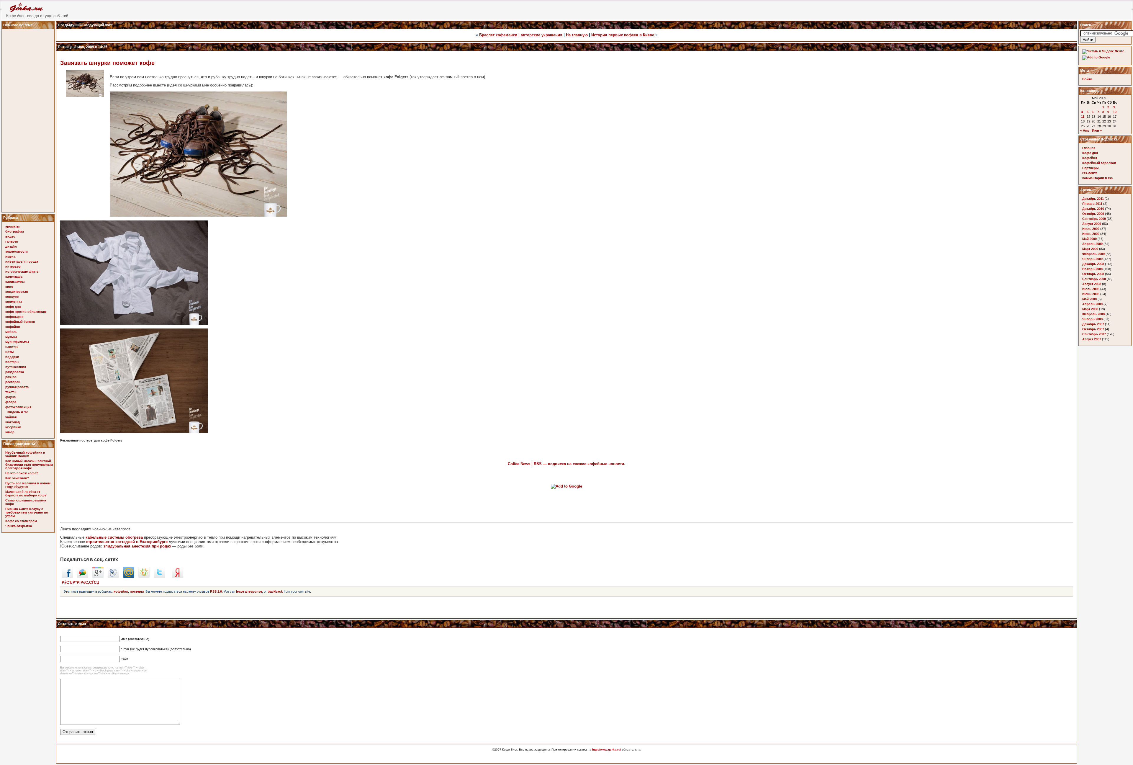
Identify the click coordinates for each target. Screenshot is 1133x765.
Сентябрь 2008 (1094, 279)
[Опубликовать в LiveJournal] (113, 576)
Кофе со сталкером (21, 521)
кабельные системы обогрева (114, 537)
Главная (1088, 148)
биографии (14, 231)
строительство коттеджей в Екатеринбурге (127, 542)
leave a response (249, 591)
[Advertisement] (29, 118)
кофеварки (14, 316)
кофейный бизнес (20, 321)
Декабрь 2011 (1093, 198)
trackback (275, 591)
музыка (11, 337)
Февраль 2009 (1093, 254)
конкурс (12, 296)
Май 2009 (1089, 239)
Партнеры (1090, 168)
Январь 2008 (1092, 319)
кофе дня (13, 306)
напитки (12, 347)
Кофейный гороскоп (1099, 163)
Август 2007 (1091, 339)
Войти (1087, 79)
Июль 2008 (1090, 289)
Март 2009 (1090, 249)
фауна (10, 397)
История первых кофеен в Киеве (622, 35)
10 (1114, 112)
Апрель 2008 (1092, 304)
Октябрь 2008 (1093, 274)
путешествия (15, 367)
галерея (11, 241)
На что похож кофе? (21, 473)
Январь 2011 (1092, 203)
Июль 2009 (1090, 229)
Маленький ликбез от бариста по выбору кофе (25, 493)
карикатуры (14, 281)
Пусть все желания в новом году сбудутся (27, 484)
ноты (9, 352)
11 (1082, 116)
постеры (12, 362)
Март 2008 (1090, 309)
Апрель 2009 (1092, 244)
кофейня (12, 326)
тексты (10, 392)
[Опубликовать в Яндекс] (177, 576)
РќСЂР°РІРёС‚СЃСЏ (80, 582)
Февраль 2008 (1093, 314)
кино (9, 286)
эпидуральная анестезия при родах (137, 546)
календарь (14, 276)
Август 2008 (1091, 284)
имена (10, 256)
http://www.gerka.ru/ (606, 749)
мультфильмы (17, 342)
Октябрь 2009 (1093, 213)
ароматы (12, 226)
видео (10, 236)
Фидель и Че (17, 412)
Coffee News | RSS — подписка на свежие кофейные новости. (566, 464)
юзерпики (13, 427)
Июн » (1097, 130)
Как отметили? (17, 478)
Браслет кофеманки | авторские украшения (520, 35)
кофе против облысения (25, 311)
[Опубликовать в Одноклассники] (144, 576)
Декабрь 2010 (1093, 208)
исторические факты (22, 271)
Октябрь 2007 (1093, 329)
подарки (12, 357)
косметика (13, 301)
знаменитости (16, 251)
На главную (577, 35)
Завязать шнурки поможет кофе (107, 63)
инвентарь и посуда (21, 261)
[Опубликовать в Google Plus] (98, 576)
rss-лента (1089, 173)
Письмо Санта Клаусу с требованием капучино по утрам (26, 512)
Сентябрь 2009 (1094, 218)
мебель (11, 332)
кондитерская (16, 291)
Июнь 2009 (1090, 234)
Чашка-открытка (18, 526)
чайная (11, 417)
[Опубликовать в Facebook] (67, 576)
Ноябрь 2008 (1092, 269)
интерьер (13, 266)
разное (11, 377)
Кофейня (1089, 158)
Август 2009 (1091, 223)
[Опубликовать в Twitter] (159, 576)
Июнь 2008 (1090, 294)
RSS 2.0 (216, 591)
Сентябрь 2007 (1094, 334)
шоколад (12, 422)
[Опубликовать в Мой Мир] (128, 576)
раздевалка (14, 372)
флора (10, 402)
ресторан (12, 382)
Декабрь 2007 (1093, 324)
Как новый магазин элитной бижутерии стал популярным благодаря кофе (29, 464)
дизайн (11, 246)
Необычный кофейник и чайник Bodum (25, 454)
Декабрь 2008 (1093, 264)
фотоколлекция (18, 407)
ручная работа (17, 387)
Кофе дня (1090, 153)
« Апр (1084, 130)
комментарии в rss (1097, 178)
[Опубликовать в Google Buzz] (82, 576)
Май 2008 (1089, 299)
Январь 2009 (1092, 259)
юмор (9, 432)
